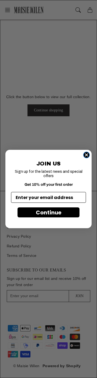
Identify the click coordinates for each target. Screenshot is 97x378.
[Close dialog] (86, 155)
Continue (48, 212)
